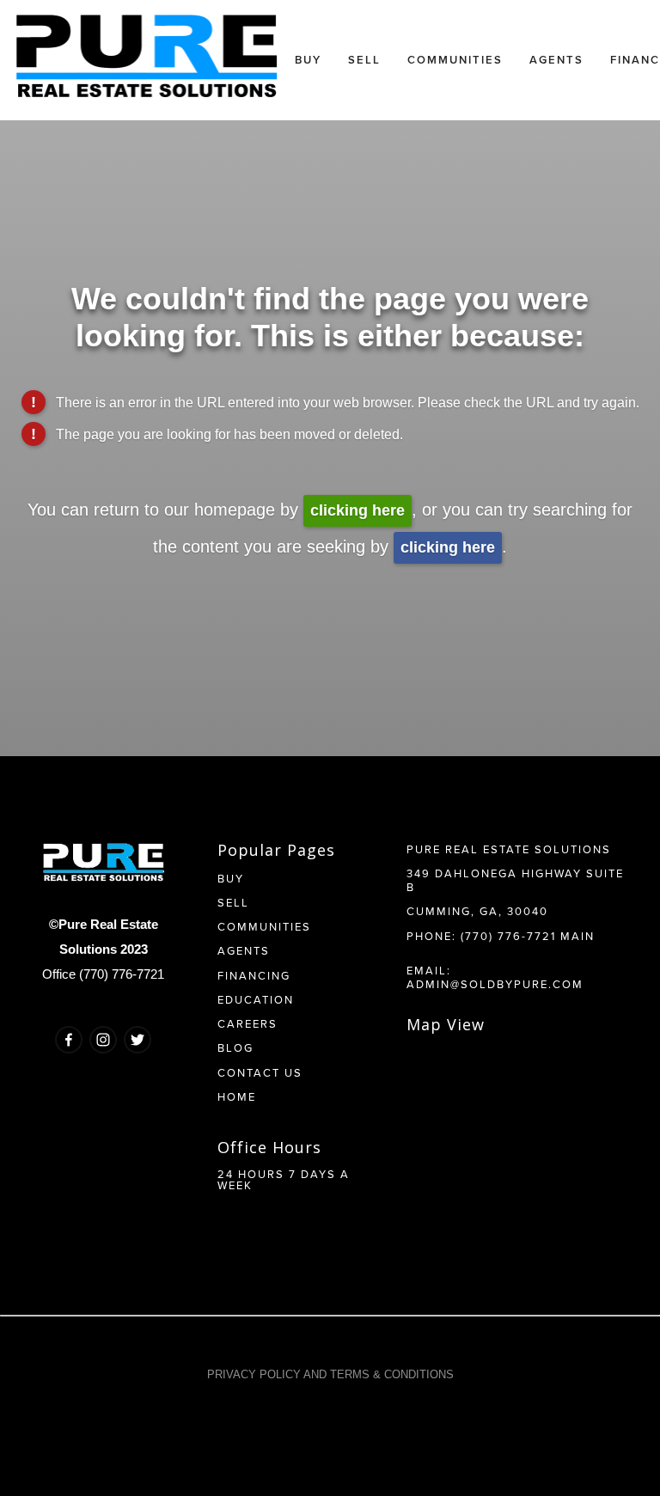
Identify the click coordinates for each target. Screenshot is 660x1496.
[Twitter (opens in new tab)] (137, 1039)
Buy (308, 60)
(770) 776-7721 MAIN (528, 935)
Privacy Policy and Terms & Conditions (330, 1374)
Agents (556, 60)
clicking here (357, 510)
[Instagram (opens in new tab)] (103, 1039)
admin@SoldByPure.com (495, 984)
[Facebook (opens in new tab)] (68, 1039)
